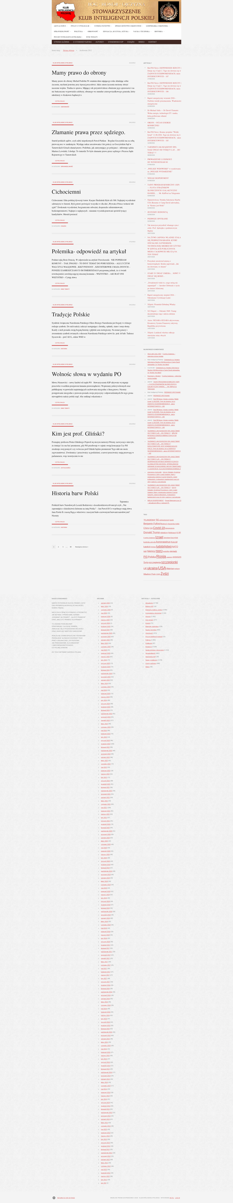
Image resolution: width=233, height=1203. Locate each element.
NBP (145, 551)
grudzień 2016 (105, 985)
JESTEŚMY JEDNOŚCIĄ (158, 212)
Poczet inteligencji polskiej (153, 636)
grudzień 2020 (105, 824)
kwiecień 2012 (105, 1173)
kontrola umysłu (149, 542)
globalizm (164, 533)
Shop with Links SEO (154, 354)
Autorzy (100, 42)
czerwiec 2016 (106, 1005)
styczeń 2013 (105, 1143)
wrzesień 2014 (106, 1076)
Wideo (141, 42)
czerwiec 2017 (106, 965)
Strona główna (61, 42)
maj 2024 (104, 690)
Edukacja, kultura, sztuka (153, 610)
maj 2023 (104, 730)
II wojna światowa (149, 537)
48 (70, 547)
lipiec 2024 (104, 683)
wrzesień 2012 (106, 1156)
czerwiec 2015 (106, 1045)
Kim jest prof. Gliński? (78, 433)
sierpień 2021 (105, 797)
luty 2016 (104, 1019)
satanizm (169, 557)
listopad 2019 (105, 868)
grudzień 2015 (105, 1025)
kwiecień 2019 (105, 891)
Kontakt (152, 42)
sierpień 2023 (105, 720)
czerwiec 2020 (106, 844)
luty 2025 (104, 660)
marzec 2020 (105, 854)
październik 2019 (106, 871)
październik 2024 (106, 673)
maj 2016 (104, 1008)
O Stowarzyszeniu (82, 42)
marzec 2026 (105, 620)
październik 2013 (106, 1112)
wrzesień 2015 (106, 1035)
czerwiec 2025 (106, 647)
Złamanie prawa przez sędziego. (88, 132)
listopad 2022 (105, 747)
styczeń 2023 (105, 740)
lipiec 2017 (104, 962)
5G (157, 519)
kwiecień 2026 (105, 616)
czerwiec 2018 (106, 925)
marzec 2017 (105, 975)
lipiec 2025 (104, 643)
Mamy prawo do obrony (79, 72)
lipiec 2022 (104, 760)
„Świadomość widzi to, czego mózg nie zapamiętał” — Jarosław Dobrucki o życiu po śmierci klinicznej (164, 285)
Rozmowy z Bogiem (154, 376)
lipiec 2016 (104, 1002)
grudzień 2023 (105, 707)
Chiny (146, 528)
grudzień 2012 (105, 1146)
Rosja (161, 556)
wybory (177, 569)
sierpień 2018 (105, 918)
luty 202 (103, 1183)
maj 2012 (104, 1169)
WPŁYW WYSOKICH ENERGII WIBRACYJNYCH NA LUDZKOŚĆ (162, 435)
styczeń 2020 (105, 861)
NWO (159, 551)
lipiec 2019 (104, 881)
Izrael (159, 537)
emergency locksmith (155, 472)
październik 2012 (106, 1153)
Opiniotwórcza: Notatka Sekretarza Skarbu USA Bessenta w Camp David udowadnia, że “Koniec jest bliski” (164, 203)
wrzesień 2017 (106, 955)
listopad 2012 (105, 1149)
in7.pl (172, 1198)
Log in (177, 1198)
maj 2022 (104, 767)
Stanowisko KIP (115, 42)
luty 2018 (104, 938)
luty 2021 (104, 817)
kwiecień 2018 (105, 931)
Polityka (148, 640)
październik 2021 (106, 791)
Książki (130, 42)
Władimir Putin (149, 574)
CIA (151, 528)
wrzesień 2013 (106, 1116)
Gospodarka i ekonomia (153, 613)
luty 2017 (104, 978)
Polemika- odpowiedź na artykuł (89, 251)
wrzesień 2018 (106, 915)
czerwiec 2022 (106, 764)
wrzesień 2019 (106, 874)
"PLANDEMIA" (149, 520)
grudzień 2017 (105, 945)
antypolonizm (164, 520)
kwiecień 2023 (105, 734)
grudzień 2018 (105, 905)
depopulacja (169, 528)
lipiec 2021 (104, 801)
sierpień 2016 (105, 999)
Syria (145, 562)
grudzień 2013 (105, 1106)
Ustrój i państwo (150, 663)
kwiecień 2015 (105, 1052)
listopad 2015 (105, 1029)
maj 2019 (104, 888)
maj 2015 (104, 1049)
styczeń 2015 (105, 1062)
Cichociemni (66, 191)
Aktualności (65, 468)
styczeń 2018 (105, 942)
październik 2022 (106, 750)
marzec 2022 (105, 774)
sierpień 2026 (105, 603)
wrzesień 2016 (106, 995)
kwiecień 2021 (105, 811)
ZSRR (158, 574)
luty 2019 (104, 898)
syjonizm (177, 557)
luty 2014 (104, 1099)
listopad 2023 (105, 710)
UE (145, 568)
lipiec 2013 (104, 1122)
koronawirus (163, 541)
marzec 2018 (105, 935)
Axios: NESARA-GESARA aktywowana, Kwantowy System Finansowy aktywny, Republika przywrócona (163, 323)
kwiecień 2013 (105, 1133)
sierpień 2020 (105, 838)
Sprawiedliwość (67, 166)
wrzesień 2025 (106, 636)
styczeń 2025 (105, 663)
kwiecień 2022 (105, 770)
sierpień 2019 (105, 878)
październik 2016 (106, 992)
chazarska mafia (173, 524)
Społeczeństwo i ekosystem (154, 650)
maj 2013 (104, 1129)
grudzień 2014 (105, 1065)
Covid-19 (159, 527)
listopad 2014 (105, 1069)
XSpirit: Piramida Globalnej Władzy (161, 304)
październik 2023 (106, 713)
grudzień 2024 (105, 667)
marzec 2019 (105, 894)
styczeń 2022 (105, 781)
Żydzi (165, 573)
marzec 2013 (105, 1136)
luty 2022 (104, 777)
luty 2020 (104, 858)
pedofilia (166, 551)
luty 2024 (104, 700)
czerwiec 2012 (106, 1166)
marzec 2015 (105, 1055)
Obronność (65, 107)
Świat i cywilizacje (151, 660)
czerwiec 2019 (106, 885)
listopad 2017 (105, 948)
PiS (145, 556)
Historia (64, 348)
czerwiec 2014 (106, 1086)
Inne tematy (65, 289)
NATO (175, 547)
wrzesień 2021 (106, 794)
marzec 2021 (105, 814)
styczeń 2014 (105, 1102)
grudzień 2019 (105, 864)
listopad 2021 (105, 787)
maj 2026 (104, 613)
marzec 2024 (105, 697)
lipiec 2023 (104, 724)
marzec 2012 (105, 1176)
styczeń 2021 (105, 821)
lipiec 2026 (104, 606)
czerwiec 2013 (106, 1126)
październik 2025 (106, 633)
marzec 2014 (105, 1096)
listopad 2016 (105, 988)
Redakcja (148, 647)
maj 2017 (104, 968)
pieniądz (173, 551)
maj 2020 (104, 848)
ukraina (152, 568)
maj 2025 (104, 650)
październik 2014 (106, 1072)
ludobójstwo (164, 546)
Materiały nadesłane (152, 626)
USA (162, 568)
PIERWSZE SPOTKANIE (158, 218)
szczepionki (169, 562)
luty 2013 (104, 1139)
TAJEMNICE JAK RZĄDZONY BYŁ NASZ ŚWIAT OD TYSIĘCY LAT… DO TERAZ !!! (164, 150)
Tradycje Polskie (71, 314)
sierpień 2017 (105, 958)
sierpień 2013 (105, 1119)
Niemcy (151, 551)
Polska (152, 556)
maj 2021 (104, 807)
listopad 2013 (105, 1109)
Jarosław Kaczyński (171, 538)
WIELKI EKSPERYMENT (158, 178)
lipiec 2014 (104, 1082)
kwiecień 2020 (105, 851)
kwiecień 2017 (105, 972)
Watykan (170, 568)
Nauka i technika (150, 630)
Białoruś (164, 524)
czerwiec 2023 (106, 727)
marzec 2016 (105, 1015)
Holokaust (172, 533)
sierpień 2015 (105, 1039)
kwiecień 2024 (105, 693)
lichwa (153, 547)
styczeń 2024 (105, 704)
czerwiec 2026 (106, 610)
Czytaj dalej (60, 101)
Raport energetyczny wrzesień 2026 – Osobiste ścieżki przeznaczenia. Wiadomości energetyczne (164, 101)
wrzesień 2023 (106, 717)
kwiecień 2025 (105, 653)
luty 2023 (104, 737)
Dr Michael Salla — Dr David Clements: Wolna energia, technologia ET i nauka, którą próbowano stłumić (163, 113)
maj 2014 (104, 1089)
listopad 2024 (105, 670)
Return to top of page (66, 1198)
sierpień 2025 (105, 640)
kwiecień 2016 (105, 1012)
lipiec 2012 (104, 1163)
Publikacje (148, 643)
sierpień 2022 (105, 757)
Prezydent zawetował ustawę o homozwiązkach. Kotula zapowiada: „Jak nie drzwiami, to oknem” (163, 264)
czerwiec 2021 (106, 804)
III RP (178, 533)
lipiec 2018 (104, 921)
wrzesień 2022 (106, 754)
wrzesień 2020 (106, 834)
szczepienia (155, 562)
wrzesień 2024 (106, 677)
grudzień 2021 (105, 784)
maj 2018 (104, 928)
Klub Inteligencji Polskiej (62, 63)
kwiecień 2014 (105, 1092)
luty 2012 (104, 1179)
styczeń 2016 (105, 1022)
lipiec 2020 (104, 841)
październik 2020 (106, 831)
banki (172, 520)
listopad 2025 (105, 630)
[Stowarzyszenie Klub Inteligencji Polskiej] (116, 22)
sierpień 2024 (105, 680)
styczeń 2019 (105, 901)
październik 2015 (106, 1032)
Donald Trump (151, 532)
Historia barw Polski (75, 493)
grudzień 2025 (105, 626)
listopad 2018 (105, 908)
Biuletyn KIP (149, 606)
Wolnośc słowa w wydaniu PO (86, 374)
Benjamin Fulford (151, 523)
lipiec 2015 (104, 1042)
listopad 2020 (105, 828)
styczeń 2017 (105, 982)
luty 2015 (104, 1059)
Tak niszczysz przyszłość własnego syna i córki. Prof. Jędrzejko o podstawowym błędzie (163, 228)
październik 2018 (106, 911)
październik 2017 (106, 951)
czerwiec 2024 (106, 687)
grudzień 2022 (105, 744)
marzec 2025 (105, 656)
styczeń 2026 (105, 623)
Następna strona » (81, 547)
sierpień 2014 (105, 1079)
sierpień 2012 (105, 1159)
